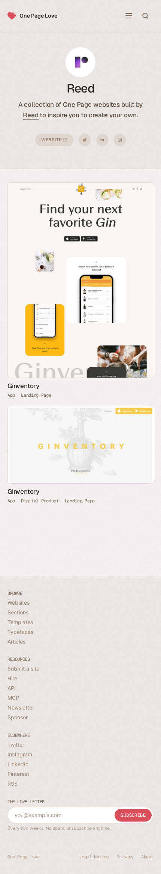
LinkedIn (103, 140)
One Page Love (38, 15)
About (147, 857)
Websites (18, 602)
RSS (12, 783)
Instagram (120, 140)
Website (52, 140)
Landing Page (36, 395)
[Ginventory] (80, 280)
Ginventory (23, 386)
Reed (31, 115)
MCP (13, 698)
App (11, 395)
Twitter (85, 140)
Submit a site (23, 668)
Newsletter (20, 707)
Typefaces (20, 632)
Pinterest (18, 774)
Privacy (125, 857)
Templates (20, 622)
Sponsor (17, 717)
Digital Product (40, 501)
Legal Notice (94, 857)
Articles (16, 641)
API (11, 688)
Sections (17, 612)
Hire (12, 678)
